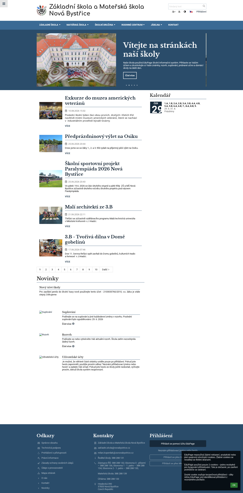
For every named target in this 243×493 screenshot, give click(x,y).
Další (104, 269)
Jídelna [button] (155, 24)
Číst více (131, 74)
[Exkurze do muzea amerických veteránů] (50, 110)
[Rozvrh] (49, 334)
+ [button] (174, 11)
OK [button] (234, 485)
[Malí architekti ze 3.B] (50, 215)
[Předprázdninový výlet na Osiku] (50, 143)
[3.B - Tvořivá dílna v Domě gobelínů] (50, 247)
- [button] (180, 11)
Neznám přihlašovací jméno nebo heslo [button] (177, 450)
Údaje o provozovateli (52, 468)
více (67, 126)
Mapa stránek (48, 473)
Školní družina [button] (104, 24)
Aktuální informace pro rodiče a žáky (161, 51)
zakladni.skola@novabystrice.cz (114, 447)
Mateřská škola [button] (76, 24)
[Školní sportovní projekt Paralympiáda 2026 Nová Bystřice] (50, 178)
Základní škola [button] (48, 24)
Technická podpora (51, 447)
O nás (44, 478)
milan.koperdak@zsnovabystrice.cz (115, 452)
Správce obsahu (49, 442)
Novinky (45, 488)
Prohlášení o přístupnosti (53, 452)
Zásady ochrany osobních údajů (57, 463)
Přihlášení (201, 11)
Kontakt (45, 483)
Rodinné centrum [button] (132, 24)
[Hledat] (204, 6)
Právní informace (50, 458)
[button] (184, 11)
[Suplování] (49, 312)
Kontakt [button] (173, 24)
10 (96, 269)
